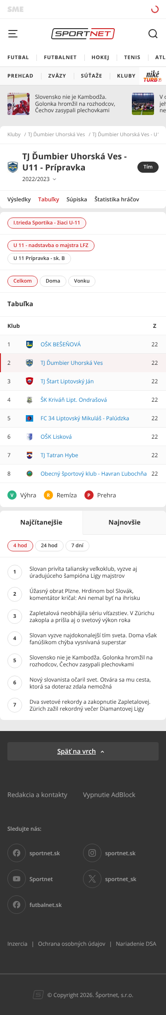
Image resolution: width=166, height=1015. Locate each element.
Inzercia (17, 944)
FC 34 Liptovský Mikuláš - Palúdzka (85, 418)
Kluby (14, 135)
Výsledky (19, 199)
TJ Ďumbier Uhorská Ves (56, 135)
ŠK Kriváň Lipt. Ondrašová (74, 400)
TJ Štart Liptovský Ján (67, 381)
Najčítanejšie (41, 522)
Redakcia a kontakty (37, 794)
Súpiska (76, 199)
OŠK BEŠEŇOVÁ (61, 344)
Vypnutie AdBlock (109, 794)
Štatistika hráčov (117, 199)
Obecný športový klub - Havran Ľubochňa (94, 473)
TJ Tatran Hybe (59, 455)
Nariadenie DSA (136, 944)
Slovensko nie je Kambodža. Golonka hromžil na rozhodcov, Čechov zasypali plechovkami (75, 104)
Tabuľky (48, 199)
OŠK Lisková (56, 437)
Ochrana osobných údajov (71, 944)
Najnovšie (124, 522)
